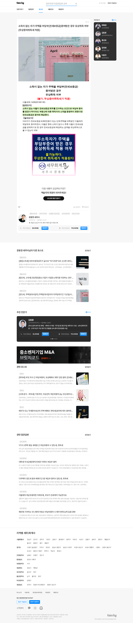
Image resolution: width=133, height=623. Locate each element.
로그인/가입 (102, 3)
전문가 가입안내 (112, 3)
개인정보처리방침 (37, 592)
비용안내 (50, 9)
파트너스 (32, 618)
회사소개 (19, 592)
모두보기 (88, 250)
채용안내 (55, 592)
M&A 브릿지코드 (39, 618)
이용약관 (27, 592)
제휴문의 (61, 9)
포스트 (41, 9)
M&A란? (46, 618)
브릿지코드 (51, 618)
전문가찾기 (20, 9)
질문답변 (31, 9)
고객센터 (20, 608)
